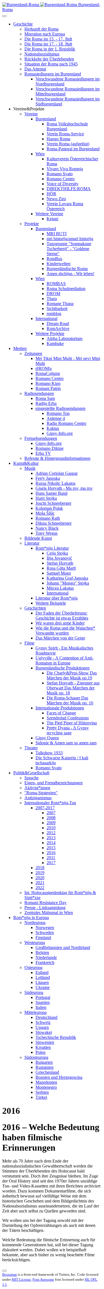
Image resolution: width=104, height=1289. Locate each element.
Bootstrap (9, 1274)
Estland (42, 972)
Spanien (42, 1002)
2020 (39, 877)
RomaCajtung (47, 373)
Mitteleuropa (35, 1012)
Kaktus (53, 428)
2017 (51, 862)
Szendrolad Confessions (68, 717)
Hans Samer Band (51, 493)
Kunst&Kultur (26, 463)
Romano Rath (47, 518)
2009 (51, 822)
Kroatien (43, 1047)
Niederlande (46, 957)
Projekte (31, 223)
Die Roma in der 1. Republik (49, 49)
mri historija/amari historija (70, 238)
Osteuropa (33, 967)
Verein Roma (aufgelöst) (68, 143)
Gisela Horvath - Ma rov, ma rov (64, 488)
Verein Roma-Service (65, 133)
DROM (53, 293)
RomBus (54, 258)
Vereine (31, 113)
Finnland (43, 937)
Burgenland (45, 118)
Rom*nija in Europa (31, 917)
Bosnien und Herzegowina (58, 1077)
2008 (51, 817)
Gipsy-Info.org (60, 433)
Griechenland (47, 1072)
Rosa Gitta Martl (61, 568)
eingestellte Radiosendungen (60, 408)
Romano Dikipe (49, 448)
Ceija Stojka (57, 553)
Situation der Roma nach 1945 (51, 64)
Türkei (41, 1097)
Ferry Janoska (47, 478)
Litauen (42, 982)
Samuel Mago (59, 573)
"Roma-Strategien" (41, 792)
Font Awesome (43, 1279)
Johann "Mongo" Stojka (68, 583)
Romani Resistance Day (45, 902)
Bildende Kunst (38, 538)
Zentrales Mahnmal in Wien (48, 912)
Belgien (42, 952)
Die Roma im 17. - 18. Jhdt (48, 44)
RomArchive (58, 328)
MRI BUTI (57, 233)
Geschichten (35, 608)
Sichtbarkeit (57, 308)
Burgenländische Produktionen (62, 668)
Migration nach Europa (44, 34)
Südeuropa (33, 992)
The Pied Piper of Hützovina (72, 722)
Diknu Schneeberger (53, 523)
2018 (39, 867)
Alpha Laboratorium (64, 338)
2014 (51, 842)
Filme (29, 643)
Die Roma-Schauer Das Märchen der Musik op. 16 (70, 700)
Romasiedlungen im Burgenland (52, 74)
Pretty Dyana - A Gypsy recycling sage (68, 730)
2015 (51, 847)
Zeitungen (33, 353)
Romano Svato (60, 173)
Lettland (42, 977)
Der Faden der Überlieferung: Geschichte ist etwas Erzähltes (61, 615)
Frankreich (44, 962)
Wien (40, 153)
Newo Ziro (56, 198)
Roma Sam (45, 398)
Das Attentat (35, 69)
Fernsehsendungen (40, 438)
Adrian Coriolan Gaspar (56, 473)
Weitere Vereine (49, 213)
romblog (54, 313)
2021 (39, 882)
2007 (51, 812)
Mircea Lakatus (60, 588)
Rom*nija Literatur (52, 548)
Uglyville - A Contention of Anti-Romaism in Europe (64, 660)
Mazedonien (46, 1082)
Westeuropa (34, 942)
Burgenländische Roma (67, 268)
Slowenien (44, 1042)
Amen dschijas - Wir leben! (70, 273)
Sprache (31, 777)
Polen (40, 1052)
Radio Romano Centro (66, 423)
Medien (20, 348)
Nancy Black (47, 528)
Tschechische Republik (55, 1037)
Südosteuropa (36, 1057)
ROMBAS (56, 283)
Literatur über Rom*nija (56, 598)
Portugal (42, 997)
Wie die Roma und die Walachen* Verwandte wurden (65, 630)
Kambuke (55, 343)
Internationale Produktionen (59, 708)
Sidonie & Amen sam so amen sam (66, 742)
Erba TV (43, 453)
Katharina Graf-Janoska (67, 578)
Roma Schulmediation (66, 288)
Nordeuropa (34, 922)
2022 (39, 887)
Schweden (44, 932)
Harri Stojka (46, 498)
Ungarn (42, 1027)
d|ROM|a (43, 368)
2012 (51, 832)
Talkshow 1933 (49, 752)
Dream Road (58, 323)
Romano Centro (61, 178)
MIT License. (22, 1279)
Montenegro (46, 1087)
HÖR (51, 193)
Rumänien (44, 1067)
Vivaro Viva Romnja (65, 168)
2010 (51, 827)
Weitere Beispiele (50, 603)
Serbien (42, 1092)
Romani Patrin (48, 388)
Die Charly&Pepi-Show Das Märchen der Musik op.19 (72, 675)
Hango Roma (58, 138)
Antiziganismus (38, 797)
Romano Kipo (47, 383)
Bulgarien (44, 1062)
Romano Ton (58, 413)
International (46, 318)
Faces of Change (61, 713)
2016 (51, 852)
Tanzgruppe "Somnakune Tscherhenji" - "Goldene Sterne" (69, 248)
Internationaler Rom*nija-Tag (50, 802)
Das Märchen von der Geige (60, 638)
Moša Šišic (45, 513)
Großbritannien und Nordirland (62, 947)
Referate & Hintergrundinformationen (57, 458)
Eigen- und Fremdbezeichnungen (53, 782)
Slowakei (43, 1032)
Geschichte (23, 24)
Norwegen (44, 927)
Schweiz (42, 1022)
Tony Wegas (46, 533)
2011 (51, 857)
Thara (52, 298)
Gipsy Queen (47, 737)
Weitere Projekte (49, 333)
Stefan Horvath (60, 563)
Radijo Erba (46, 403)
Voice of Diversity (62, 183)
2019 (39, 872)
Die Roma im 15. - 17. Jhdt (48, 39)
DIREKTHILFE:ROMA (69, 188)
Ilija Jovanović (59, 558)
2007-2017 (45, 807)
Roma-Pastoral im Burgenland (73, 148)
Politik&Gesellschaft (31, 772)
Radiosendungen (39, 393)
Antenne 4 (56, 418)
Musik (29, 468)
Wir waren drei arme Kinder (60, 623)
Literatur (31, 543)
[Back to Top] (4, 1271)
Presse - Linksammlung (44, 907)
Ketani (52, 218)
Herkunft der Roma (41, 29)
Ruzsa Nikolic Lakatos (55, 483)
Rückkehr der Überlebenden (49, 59)
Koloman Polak (49, 508)
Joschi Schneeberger (53, 503)
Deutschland (46, 1017)
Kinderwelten (58, 263)
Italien (40, 1007)
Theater (31, 747)
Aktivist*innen (37, 787)
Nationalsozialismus (41, 54)
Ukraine (42, 987)
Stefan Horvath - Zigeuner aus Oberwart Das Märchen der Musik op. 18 (73, 688)
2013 (51, 837)
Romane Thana (60, 303)
